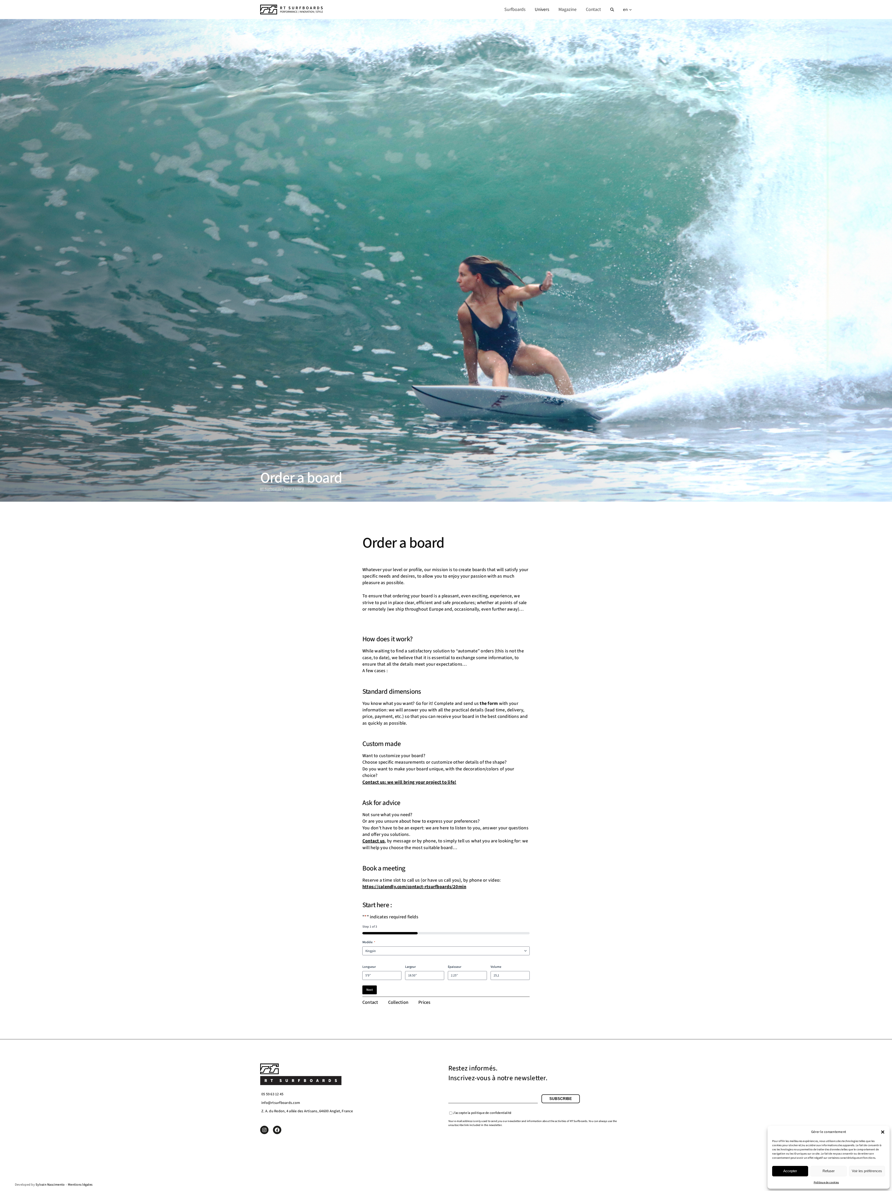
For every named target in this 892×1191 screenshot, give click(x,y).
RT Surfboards (270, 489)
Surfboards (514, 9)
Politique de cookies (826, 1182)
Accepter (790, 1171)
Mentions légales (80, 1184)
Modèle (368, 942)
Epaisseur (454, 967)
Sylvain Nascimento (50, 1184)
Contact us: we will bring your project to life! (409, 782)
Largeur (410, 967)
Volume (496, 967)
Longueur (369, 967)
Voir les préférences (867, 1171)
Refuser (829, 1171)
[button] (882, 1132)
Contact (593, 9)
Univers (542, 9)
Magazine (567, 9)
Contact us (373, 841)
